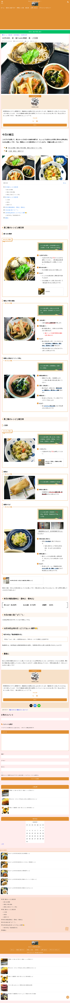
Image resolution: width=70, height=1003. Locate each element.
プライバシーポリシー (45, 7)
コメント (5, 732)
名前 (2, 754)
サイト (3, 767)
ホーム (2, 7)
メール (3, 760)
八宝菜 (8, 199)
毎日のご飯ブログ (10, 7)
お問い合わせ (34, 7)
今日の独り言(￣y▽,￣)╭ (12, 210)
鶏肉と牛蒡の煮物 (11, 192)
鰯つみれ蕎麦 (10, 189)
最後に (7, 218)
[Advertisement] (35, 19)
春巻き (8, 202)
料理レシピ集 (20, 7)
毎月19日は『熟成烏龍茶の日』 (14, 215)
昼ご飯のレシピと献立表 (11, 187)
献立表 (27, 7)
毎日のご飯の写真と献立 (35, 31)
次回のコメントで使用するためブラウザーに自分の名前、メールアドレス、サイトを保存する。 (20, 775)
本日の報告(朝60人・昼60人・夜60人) (15, 207)
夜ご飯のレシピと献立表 (11, 197)
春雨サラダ (9, 204)
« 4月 (2, 844)
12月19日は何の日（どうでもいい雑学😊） (16, 212)
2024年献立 (17, 35)
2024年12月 (24, 35)
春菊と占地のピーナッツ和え (13, 194)
